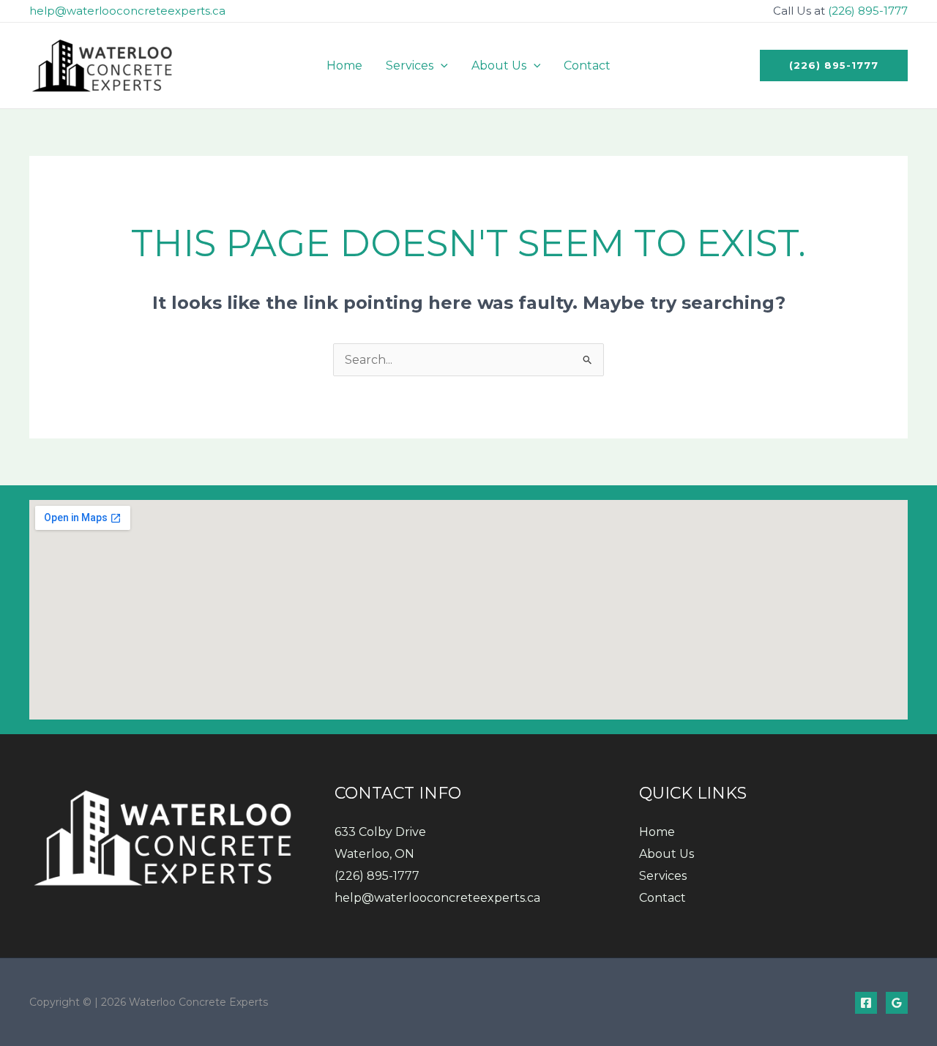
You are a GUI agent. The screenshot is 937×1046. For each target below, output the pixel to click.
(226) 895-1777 (868, 11)
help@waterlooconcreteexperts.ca (127, 11)
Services (663, 876)
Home (657, 832)
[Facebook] (866, 1003)
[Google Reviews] (897, 1003)
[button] (440, 65)
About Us (666, 854)
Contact (662, 898)
